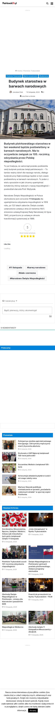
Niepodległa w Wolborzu (12, 627)
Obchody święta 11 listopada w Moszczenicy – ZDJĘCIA (40, 629)
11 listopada (16, 267)
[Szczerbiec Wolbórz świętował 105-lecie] (9, 468)
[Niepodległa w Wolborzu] (14, 617)
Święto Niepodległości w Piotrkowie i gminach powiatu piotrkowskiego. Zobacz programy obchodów (39, 566)
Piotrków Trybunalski (31, 71)
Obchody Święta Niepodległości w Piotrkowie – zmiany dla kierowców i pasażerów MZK (12, 599)
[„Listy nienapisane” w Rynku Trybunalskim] (41, 519)
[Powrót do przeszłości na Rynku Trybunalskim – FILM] (41, 585)
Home (19, 71)
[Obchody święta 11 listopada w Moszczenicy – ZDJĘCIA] (41, 617)
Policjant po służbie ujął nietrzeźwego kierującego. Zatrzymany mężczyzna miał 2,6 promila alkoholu (34, 443)
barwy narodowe (36, 267)
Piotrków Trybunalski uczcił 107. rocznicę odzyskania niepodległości (14, 563)
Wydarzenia (44, 76)
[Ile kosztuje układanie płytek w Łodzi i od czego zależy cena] (9, 479)
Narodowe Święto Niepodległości (28, 278)
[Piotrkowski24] (9, 3)
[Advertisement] (27, 39)
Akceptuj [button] (33, 710)
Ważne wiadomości (30, 76)
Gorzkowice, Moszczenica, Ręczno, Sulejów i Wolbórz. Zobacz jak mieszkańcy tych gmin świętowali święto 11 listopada (14, 534)
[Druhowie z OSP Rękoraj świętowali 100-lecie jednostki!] (9, 456)
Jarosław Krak (18, 92)
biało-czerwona (28, 273)
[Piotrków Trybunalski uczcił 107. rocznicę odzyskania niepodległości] (14, 552)
